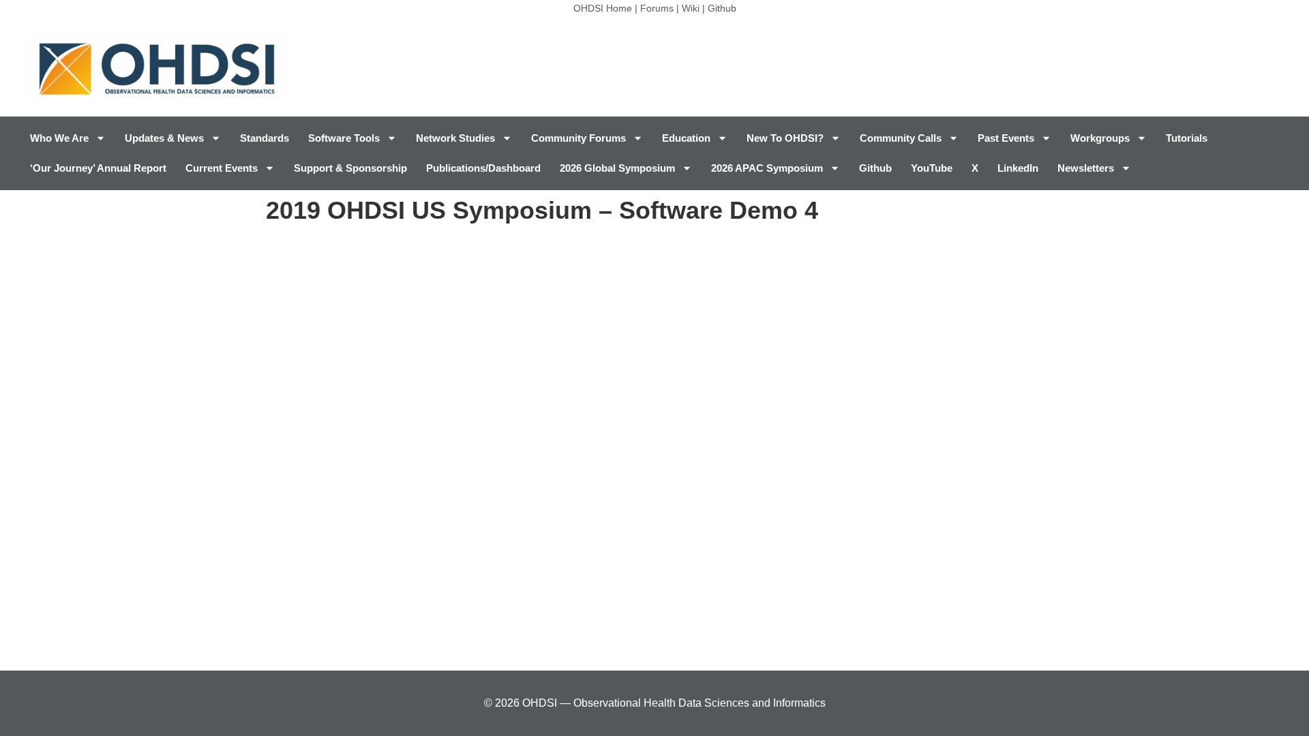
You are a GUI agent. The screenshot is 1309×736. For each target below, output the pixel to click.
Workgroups (1100, 138)
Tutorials (1186, 138)
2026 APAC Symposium (767, 168)
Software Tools (344, 138)
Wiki (690, 8)
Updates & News (164, 138)
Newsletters (1085, 168)
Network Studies (455, 138)
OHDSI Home (602, 8)
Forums (657, 8)
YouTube (931, 168)
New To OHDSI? (785, 138)
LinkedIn (1017, 168)
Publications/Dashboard (483, 168)
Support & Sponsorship (350, 168)
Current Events (221, 168)
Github (722, 8)
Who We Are (59, 138)
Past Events (1006, 138)
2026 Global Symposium (617, 168)
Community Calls (901, 138)
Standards (264, 138)
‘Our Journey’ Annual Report (98, 168)
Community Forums (578, 138)
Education (686, 138)
